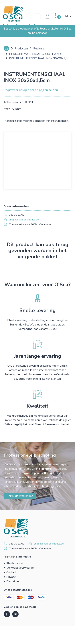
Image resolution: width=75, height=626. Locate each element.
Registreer (11, 90)
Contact (11, 572)
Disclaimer (13, 581)
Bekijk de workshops (20, 496)
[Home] (6, 48)
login (25, 90)
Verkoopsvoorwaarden (20, 568)
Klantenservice (15, 563)
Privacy (10, 577)
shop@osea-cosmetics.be (24, 219)
